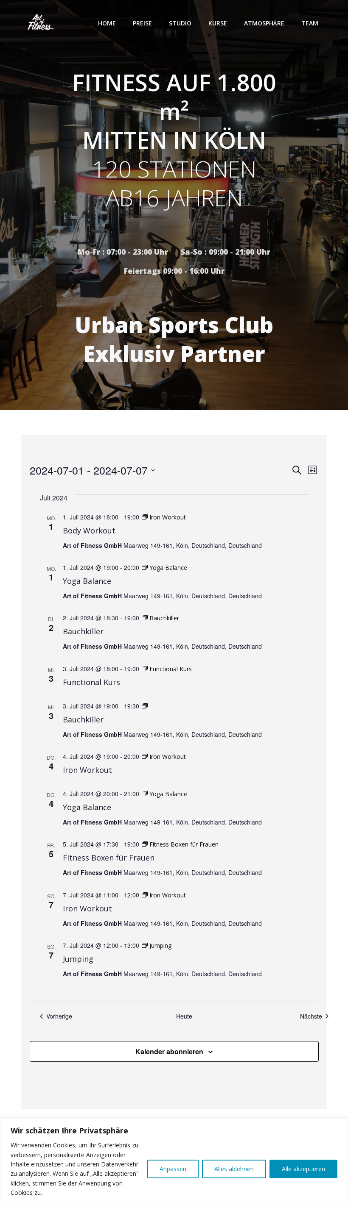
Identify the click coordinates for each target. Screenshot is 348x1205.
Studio (180, 23)
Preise (142, 23)
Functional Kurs (91, 682)
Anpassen (173, 1169)
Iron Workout (87, 770)
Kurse (217, 23)
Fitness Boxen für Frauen (108, 857)
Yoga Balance (87, 581)
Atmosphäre (264, 23)
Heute (184, 1016)
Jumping (78, 959)
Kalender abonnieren (169, 1051)
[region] (174, 1161)
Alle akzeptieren (303, 1169)
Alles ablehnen (234, 1169)
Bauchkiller (83, 631)
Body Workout (89, 530)
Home (107, 23)
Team (309, 23)
